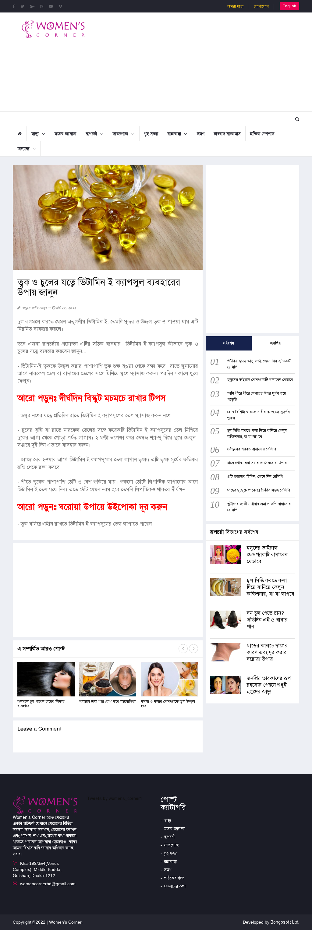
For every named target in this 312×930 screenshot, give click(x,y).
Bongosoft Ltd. (285, 922)
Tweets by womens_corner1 (114, 798)
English (289, 6)
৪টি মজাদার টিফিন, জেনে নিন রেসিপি (255, 476)
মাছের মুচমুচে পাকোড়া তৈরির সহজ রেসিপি (258, 490)
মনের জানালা (65, 133)
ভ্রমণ (201, 133)
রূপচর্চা (91, 133)
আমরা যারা (235, 6)
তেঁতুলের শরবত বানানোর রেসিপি (251, 449)
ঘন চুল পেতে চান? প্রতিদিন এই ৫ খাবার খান (267, 620)
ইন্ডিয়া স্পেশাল (262, 133)
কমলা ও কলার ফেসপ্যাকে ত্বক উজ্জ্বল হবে (168, 703)
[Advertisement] (207, 61)
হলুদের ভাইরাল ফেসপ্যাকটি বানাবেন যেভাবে (260, 379)
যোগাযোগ (261, 6)
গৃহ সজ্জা (151, 133)
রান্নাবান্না (174, 133)
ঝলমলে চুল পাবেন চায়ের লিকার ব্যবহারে (41, 703)
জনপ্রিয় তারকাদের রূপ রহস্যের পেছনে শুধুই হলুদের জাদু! (269, 685)
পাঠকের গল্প (174, 878)
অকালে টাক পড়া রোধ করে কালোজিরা (107, 701)
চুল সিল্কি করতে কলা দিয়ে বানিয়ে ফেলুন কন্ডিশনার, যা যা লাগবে (270, 587)
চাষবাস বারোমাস (227, 133)
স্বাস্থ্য (35, 133)
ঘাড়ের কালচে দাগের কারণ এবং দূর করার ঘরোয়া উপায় (267, 652)
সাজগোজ (120, 133)
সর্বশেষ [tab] (228, 343)
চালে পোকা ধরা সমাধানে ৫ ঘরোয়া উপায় (257, 462)
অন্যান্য (24, 148)
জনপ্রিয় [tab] (275, 343)
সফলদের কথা (175, 886)
